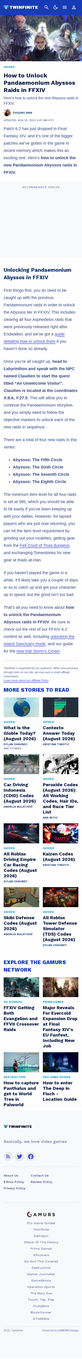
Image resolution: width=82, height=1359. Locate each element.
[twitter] (19, 1156)
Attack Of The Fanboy (41, 1242)
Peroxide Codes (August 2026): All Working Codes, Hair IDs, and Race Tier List (60, 798)
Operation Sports (41, 1287)
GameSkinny (41, 1280)
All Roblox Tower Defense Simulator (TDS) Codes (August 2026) (60, 928)
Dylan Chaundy (16, 744)
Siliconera (41, 1255)
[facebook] (30, 1156)
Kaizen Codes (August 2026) (59, 856)
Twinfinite (41, 1229)
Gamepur (41, 1236)
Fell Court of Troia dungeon (44, 545)
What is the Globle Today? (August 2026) (20, 733)
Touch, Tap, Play (41, 1299)
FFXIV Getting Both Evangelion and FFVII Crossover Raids (21, 1018)
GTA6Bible (41, 1319)
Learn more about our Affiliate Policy (26, 680)
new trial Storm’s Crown (38, 651)
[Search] (46, 7)
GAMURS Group (68, 1330)
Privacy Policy (14, 1188)
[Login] (73, 7)
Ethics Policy (14, 1182)
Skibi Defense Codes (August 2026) (20, 923)
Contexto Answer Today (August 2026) (59, 733)
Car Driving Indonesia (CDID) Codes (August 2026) (20, 793)
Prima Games (41, 1248)
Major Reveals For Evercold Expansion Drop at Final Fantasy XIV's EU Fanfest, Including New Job (60, 1027)
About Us (11, 1175)
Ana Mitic (50, 817)
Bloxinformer (41, 1312)
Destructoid (41, 1267)
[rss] (8, 1156)
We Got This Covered (41, 1261)
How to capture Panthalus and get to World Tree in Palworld (21, 1093)
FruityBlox (41, 1306)
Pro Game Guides (41, 1223)
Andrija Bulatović (18, 806)
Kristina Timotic (56, 744)
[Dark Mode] (55, 7)
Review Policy (41, 1182)
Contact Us (40, 1175)
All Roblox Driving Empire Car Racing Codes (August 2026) (20, 864)
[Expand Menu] (64, 7)
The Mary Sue (41, 1293)
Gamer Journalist (41, 1274)
